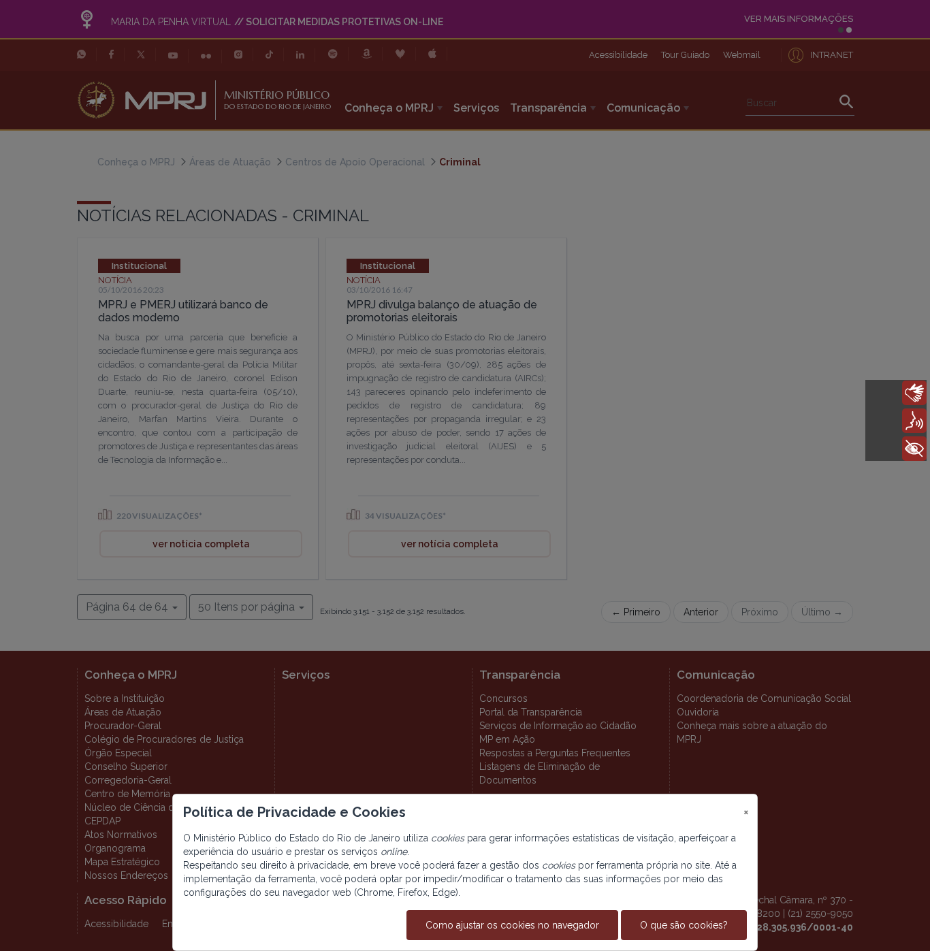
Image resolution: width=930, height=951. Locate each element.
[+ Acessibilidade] (914, 448)
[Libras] (914, 393)
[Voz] (914, 420)
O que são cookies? (684, 925)
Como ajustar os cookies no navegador (512, 925)
